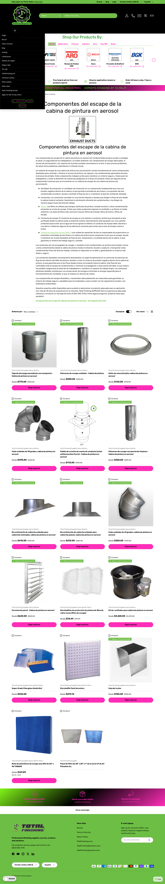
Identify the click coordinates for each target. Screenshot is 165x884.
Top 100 (103, 44)
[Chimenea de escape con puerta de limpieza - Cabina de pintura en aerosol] (130, 423)
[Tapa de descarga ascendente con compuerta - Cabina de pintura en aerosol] (34, 345)
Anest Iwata (50, 64)
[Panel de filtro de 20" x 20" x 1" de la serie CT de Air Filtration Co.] (82, 735)
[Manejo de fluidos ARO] (72, 54)
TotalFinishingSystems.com (88, 850)
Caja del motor (114, 688)
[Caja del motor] (130, 660)
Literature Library (8, 78)
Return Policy (82, 837)
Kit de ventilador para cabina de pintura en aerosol (130, 610)
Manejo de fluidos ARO (71, 65)
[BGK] (137, 54)
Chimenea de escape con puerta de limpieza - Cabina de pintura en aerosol (128, 452)
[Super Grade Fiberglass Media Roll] (34, 660)
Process (75, 44)
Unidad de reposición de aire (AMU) (55, 232)
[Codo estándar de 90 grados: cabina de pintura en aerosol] (34, 423)
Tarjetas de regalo (8, 61)
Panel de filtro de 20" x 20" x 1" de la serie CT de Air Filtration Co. (82, 765)
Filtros (43, 206)
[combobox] (78, 15)
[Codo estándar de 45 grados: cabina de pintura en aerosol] (130, 503)
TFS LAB (4, 69)
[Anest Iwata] (50, 54)
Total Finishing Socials (10, 90)
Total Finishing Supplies (24, 876)
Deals (113, 44)
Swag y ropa (6, 65)
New (95, 44)
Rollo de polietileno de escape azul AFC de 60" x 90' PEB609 (33, 765)
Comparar (120, 311)
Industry (86, 44)
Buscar (4, 40)
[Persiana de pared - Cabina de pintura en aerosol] (34, 582)
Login (114, 2)
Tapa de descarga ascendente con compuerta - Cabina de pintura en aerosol (32, 374)
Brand (52, 44)
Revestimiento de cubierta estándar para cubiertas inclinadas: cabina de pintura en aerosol (34, 533)
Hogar (4, 35)
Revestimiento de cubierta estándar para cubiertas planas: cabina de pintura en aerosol (80, 533)
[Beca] (93, 54)
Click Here (42, 2)
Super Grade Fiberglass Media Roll (27, 688)
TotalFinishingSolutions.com (88, 846)
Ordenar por (17, 311)
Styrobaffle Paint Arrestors (72, 688)
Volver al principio (82, 810)
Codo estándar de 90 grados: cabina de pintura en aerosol (33, 452)
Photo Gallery (6, 82)
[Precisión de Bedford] (115, 54)
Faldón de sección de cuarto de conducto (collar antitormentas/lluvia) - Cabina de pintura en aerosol (81, 454)
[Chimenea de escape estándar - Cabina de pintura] (82, 345)
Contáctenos (6, 57)
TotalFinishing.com (8, 74)
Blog (107, 2)
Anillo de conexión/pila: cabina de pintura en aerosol (128, 374)
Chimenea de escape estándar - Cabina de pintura (82, 373)
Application (63, 44)
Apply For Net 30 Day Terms (11, 95)
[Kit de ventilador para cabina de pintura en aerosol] (130, 582)
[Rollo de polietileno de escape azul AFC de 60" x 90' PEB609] (34, 735)
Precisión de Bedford (115, 64)
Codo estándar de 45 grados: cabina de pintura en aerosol (130, 533)
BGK (137, 64)
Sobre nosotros (7, 44)
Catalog (4, 52)
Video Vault (6, 86)
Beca (93, 64)
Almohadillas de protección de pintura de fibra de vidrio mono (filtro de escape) (81, 611)
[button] (145, 15)
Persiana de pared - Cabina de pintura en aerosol (33, 610)
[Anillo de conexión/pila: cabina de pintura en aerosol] (130, 345)
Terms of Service (84, 832)
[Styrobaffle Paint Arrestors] (82, 660)
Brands (99, 2)
